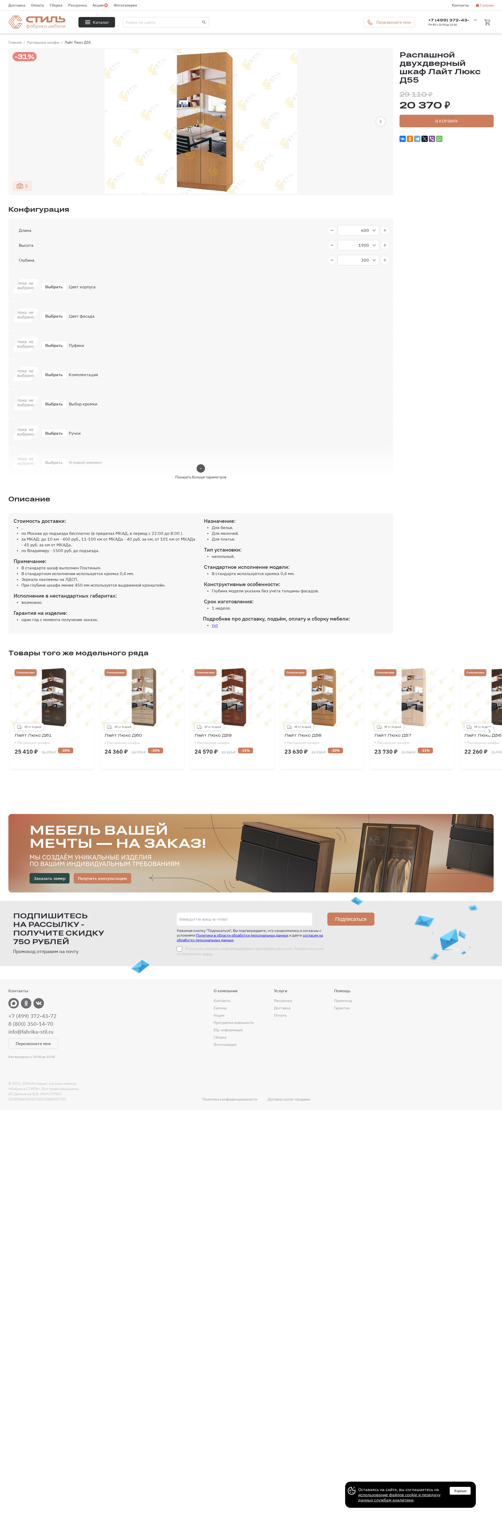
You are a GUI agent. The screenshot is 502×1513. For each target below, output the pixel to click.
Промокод (343, 1000)
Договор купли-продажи (289, 1099)
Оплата (37, 5)
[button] (380, 121)
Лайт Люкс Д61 (33, 739)
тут (215, 625)
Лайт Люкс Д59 (213, 739)
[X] (424, 139)
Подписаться (351, 919)
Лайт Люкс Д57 (392, 739)
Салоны (487, 5)
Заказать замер (49, 878)
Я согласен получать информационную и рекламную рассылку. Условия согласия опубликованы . (250, 951)
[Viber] (432, 139)
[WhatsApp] (439, 139)
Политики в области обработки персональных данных (242, 935)
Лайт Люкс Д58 (303, 739)
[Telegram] (417, 139)
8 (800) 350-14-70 (30, 1024)
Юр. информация (228, 1030)
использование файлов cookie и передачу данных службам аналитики (399, 1497)
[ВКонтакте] (403, 139)
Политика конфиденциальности (229, 1099)
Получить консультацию (102, 878)
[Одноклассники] (410, 139)
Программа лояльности (234, 1022)
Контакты (460, 5)
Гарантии (342, 1008)
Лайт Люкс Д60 (123, 739)
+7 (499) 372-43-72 (32, 1016)
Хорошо (460, 1491)
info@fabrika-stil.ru (30, 1031)
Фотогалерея (125, 5)
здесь (207, 954)
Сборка (56, 5)
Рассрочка (77, 5)
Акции (98, 5)
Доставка (16, 5)
